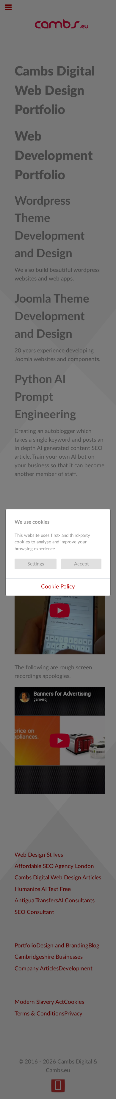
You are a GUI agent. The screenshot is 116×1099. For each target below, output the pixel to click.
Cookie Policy (58, 587)
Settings (35, 564)
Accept (81, 564)
